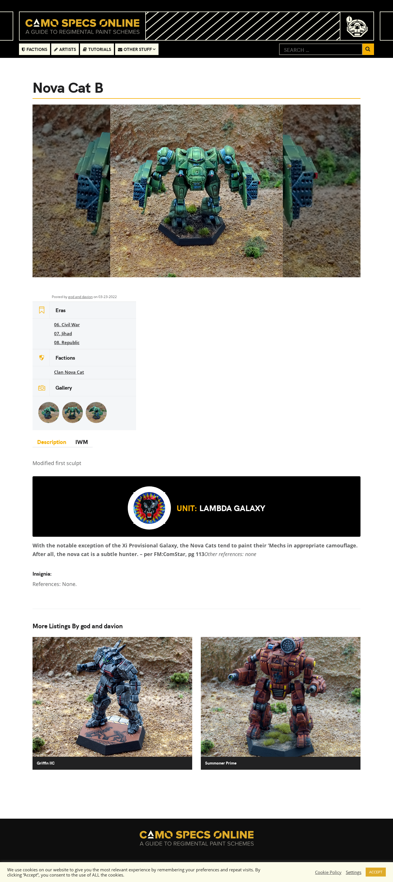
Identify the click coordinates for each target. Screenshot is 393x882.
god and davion (80, 296)
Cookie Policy (328, 872)
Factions (36, 49)
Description (51, 441)
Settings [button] (353, 872)
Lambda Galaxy (221, 507)
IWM (81, 441)
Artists (67, 49)
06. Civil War (67, 324)
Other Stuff (138, 49)
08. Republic (66, 342)
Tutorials (99, 49)
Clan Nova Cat (69, 372)
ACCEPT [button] (375, 872)
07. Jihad (63, 333)
